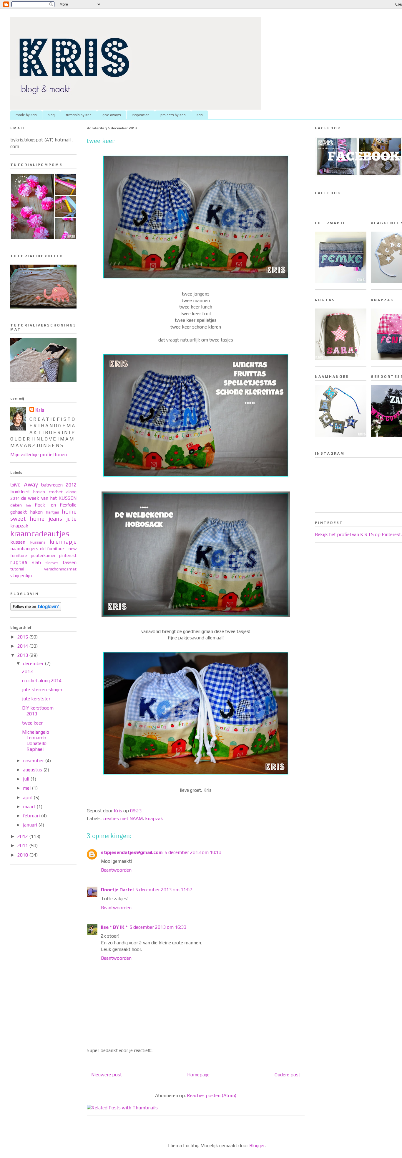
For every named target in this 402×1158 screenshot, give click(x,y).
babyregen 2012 (59, 485)
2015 (23, 637)
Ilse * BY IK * (114, 927)
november (34, 760)
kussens (38, 542)
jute (71, 518)
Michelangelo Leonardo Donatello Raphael (35, 740)
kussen (17, 542)
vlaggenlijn (21, 575)
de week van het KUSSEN (49, 498)
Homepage (198, 1075)
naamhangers (24, 548)
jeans (55, 518)
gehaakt (18, 512)
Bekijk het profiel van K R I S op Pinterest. (358, 534)
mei (27, 788)
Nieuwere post (106, 1075)
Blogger (257, 1145)
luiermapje (63, 541)
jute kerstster (36, 699)
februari (32, 816)
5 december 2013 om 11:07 (163, 890)
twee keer (32, 723)
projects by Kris (173, 115)
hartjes (52, 512)
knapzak (154, 818)
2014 (23, 646)
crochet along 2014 (42, 680)
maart (29, 806)
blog (51, 115)
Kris (200, 115)
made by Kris (26, 115)
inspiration (140, 115)
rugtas (18, 562)
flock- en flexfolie (56, 505)
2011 (23, 845)
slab (36, 562)
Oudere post (287, 1075)
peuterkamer (43, 555)
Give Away (24, 484)
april (28, 797)
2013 (23, 655)
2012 (23, 836)
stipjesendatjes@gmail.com (132, 852)
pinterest (68, 555)
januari (30, 825)
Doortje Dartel (117, 890)
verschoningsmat (60, 569)
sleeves (51, 562)
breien (39, 491)
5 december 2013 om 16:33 (157, 927)
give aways (111, 115)
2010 (23, 855)
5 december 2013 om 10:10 (193, 852)
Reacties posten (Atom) (211, 1095)
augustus (33, 770)
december (34, 663)
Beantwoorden (116, 870)
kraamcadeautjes (39, 533)
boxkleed (19, 491)
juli (26, 779)
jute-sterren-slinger (42, 689)
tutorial (17, 569)
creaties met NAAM (123, 818)
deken (16, 505)
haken (36, 512)
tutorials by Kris (79, 115)
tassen (70, 562)
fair (28, 505)
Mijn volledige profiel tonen (38, 454)
